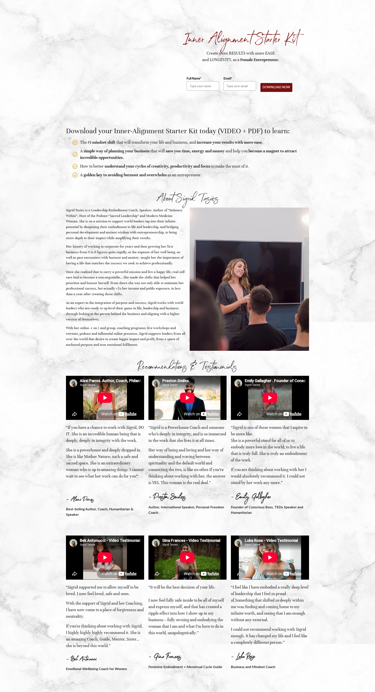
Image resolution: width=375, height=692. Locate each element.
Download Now (276, 87)
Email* (228, 78)
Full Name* (194, 78)
